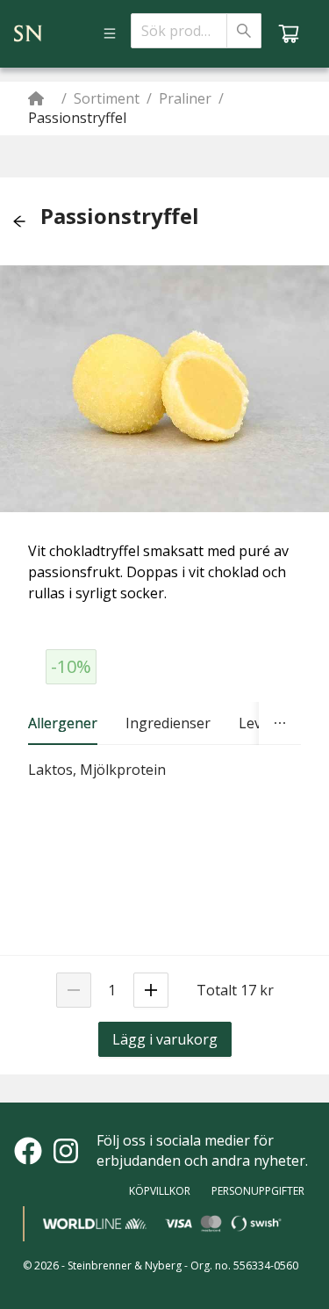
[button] (19, 221)
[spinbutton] (112, 990)
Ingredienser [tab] (168, 723)
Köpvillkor (159, 1190)
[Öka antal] (150, 990)
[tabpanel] (164, 770)
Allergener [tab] (62, 723)
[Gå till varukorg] (288, 33)
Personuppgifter (257, 1190)
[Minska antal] (73, 990)
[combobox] (179, 30)
